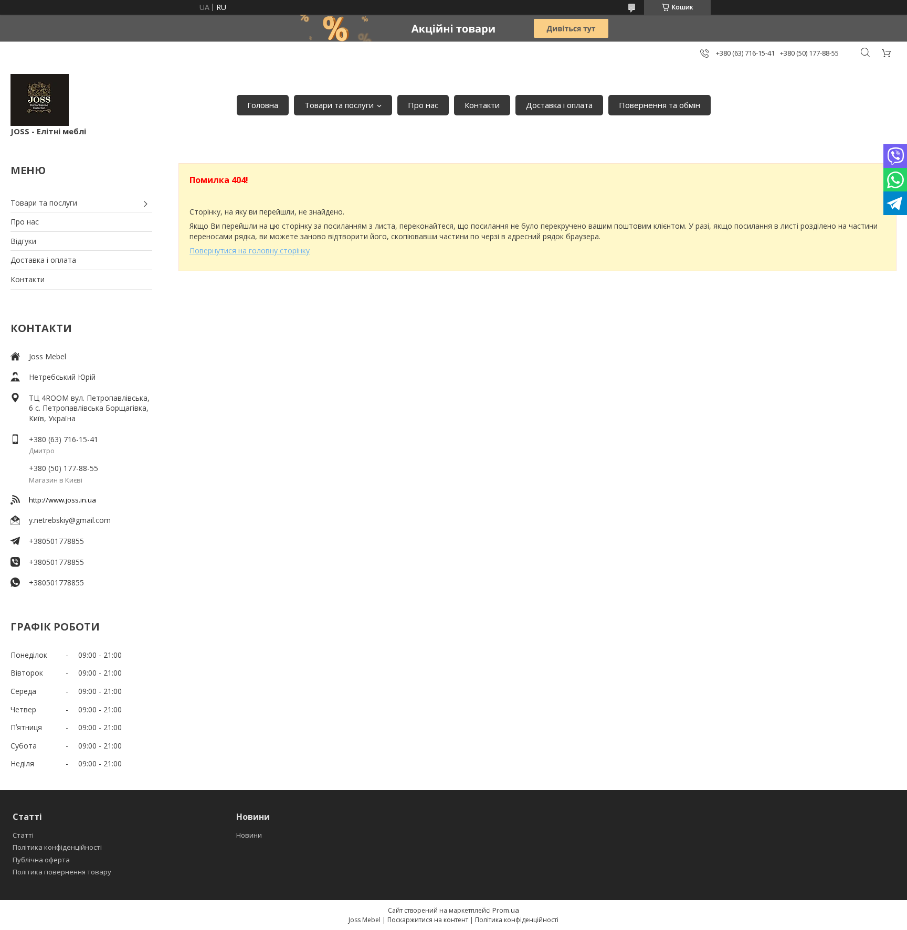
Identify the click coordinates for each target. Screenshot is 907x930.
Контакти (482, 105)
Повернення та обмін (659, 105)
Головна (262, 105)
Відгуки (23, 241)
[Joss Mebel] (39, 100)
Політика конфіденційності (57, 847)
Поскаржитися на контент (427, 919)
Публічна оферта (41, 859)
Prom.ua (505, 910)
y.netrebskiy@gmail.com (70, 520)
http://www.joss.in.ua (62, 500)
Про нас (423, 105)
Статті (23, 835)
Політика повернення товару (62, 871)
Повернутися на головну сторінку (249, 250)
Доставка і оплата (559, 105)
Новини (249, 835)
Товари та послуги (339, 105)
